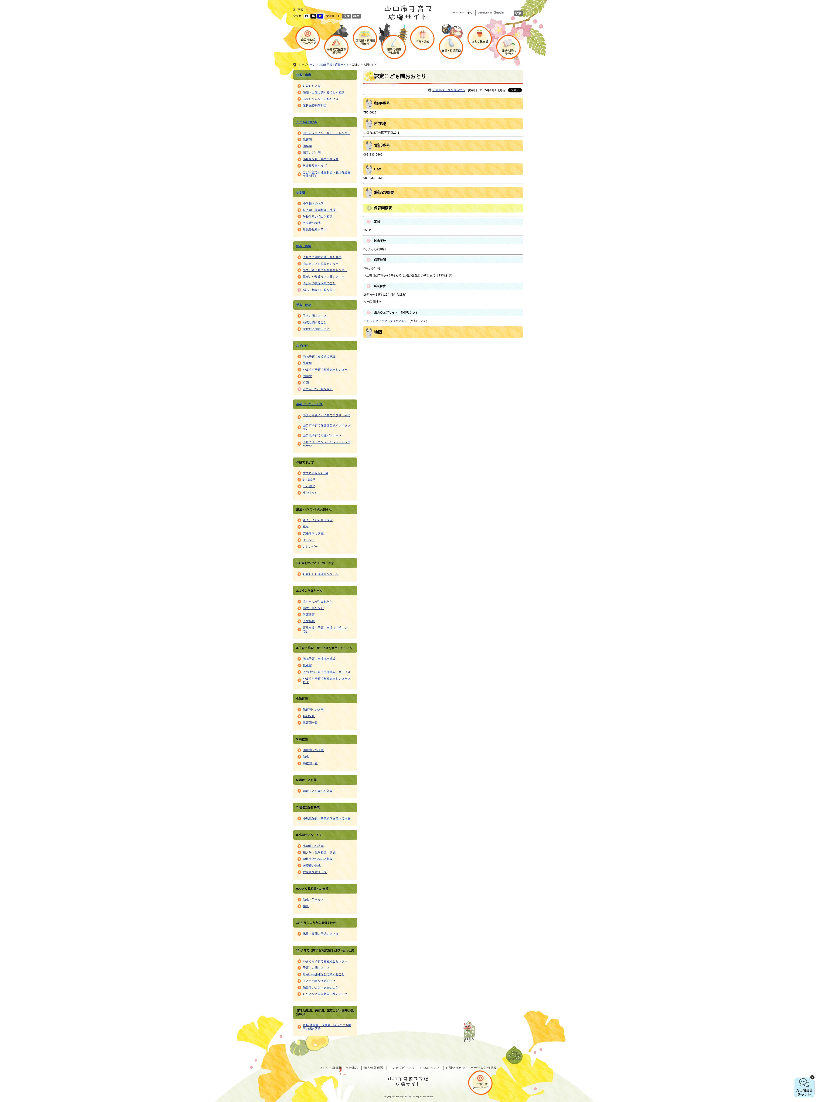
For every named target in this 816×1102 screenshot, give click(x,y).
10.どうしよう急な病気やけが (316, 922)
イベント (309, 540)
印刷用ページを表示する (448, 90)
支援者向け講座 (313, 533)
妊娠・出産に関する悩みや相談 (323, 92)
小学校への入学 (313, 203)
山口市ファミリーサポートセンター (326, 133)
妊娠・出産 (303, 74)
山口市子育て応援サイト (334, 64)
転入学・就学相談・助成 (319, 210)
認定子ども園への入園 (318, 791)
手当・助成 (303, 305)
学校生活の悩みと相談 (318, 216)
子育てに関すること (316, 967)
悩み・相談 (303, 246)
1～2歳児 (309, 479)
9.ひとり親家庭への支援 (312, 888)
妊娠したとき (312, 86)
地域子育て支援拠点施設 (319, 356)
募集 (306, 526)
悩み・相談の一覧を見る (319, 290)
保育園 (307, 139)
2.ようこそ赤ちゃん (309, 590)
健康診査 (309, 614)
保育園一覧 (310, 722)
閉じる (812, 1077)
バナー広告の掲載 (483, 1067)
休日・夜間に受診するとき (321, 933)
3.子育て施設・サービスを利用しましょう (324, 648)
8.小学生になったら (309, 835)
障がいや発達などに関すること (323, 276)
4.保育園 (302, 698)
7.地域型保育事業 (308, 807)
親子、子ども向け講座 (318, 520)
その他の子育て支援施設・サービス (326, 672)
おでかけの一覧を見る (318, 389)
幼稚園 (307, 146)
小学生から (310, 492)
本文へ (302, 9)
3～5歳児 (309, 486)
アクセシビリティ (402, 1067)
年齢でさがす (305, 462)
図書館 (307, 376)
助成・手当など (313, 608)
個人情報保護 (373, 1067)
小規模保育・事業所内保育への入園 (326, 818)
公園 (306, 382)
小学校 (300, 192)
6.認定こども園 (306, 780)
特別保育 (309, 716)
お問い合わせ (455, 1067)
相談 (306, 906)
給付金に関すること (316, 329)
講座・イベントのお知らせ (314, 509)
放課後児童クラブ (315, 165)
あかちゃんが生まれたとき (321, 99)
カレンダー (310, 546)
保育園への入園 (313, 709)
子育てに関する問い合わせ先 (322, 257)
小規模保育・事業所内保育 (321, 159)
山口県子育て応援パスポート (322, 435)
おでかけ (302, 345)
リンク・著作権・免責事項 (339, 1067)
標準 (356, 16)
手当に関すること (315, 315)
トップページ (307, 64)
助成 (306, 756)
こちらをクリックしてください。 (385, 321)
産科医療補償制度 (315, 105)
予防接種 (309, 621)
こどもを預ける (306, 122)
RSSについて (430, 1067)
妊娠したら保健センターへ (321, 574)
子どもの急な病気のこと (319, 283)
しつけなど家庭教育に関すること (325, 994)
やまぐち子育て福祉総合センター (325, 270)
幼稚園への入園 (313, 750)
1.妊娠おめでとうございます (315, 563)
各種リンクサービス (309, 404)
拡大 (347, 16)
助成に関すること (315, 322)
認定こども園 (312, 152)
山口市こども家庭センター (321, 263)
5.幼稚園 (302, 739)
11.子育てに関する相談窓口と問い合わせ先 (325, 950)
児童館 (307, 363)
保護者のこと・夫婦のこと (321, 987)
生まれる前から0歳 (315, 473)
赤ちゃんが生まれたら (318, 601)
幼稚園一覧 (310, 763)
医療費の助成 (312, 223)
